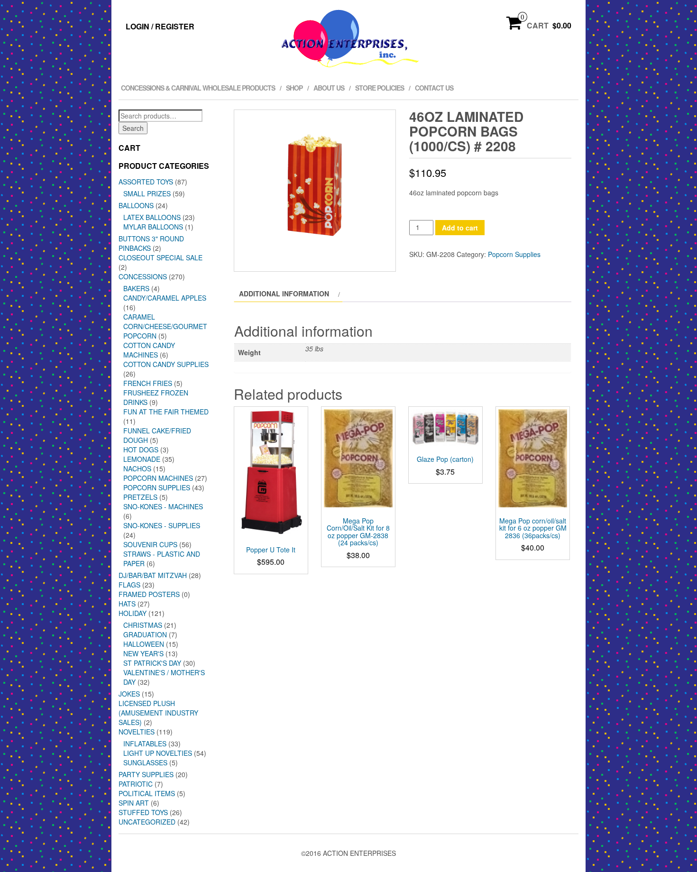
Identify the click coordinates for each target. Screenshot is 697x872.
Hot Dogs (140, 449)
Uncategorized (147, 821)
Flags (129, 584)
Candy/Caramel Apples (164, 298)
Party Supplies (146, 774)
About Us (328, 87)
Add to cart (460, 227)
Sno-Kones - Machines (163, 506)
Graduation (145, 634)
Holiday (133, 613)
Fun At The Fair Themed (166, 411)
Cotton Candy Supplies (166, 364)
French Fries (147, 383)
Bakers (136, 288)
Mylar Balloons (153, 226)
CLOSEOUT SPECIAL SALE (160, 257)
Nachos (137, 468)
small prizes (147, 193)
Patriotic (136, 784)
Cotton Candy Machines (149, 349)
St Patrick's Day (152, 663)
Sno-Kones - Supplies (161, 525)
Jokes (129, 693)
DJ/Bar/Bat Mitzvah (153, 575)
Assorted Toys (146, 181)
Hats (127, 603)
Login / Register (160, 26)
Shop (294, 87)
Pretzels (140, 497)
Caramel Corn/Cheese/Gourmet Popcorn (165, 326)
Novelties (137, 731)
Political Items (147, 793)
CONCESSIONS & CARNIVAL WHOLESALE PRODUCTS (198, 87)
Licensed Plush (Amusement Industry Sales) (158, 712)
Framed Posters (149, 594)
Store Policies (379, 87)
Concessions (143, 276)
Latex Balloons (152, 217)
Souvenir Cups (150, 544)
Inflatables (144, 743)
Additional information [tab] (284, 293)
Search (133, 128)
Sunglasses (145, 762)
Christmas (142, 625)
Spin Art (134, 803)
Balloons (136, 205)
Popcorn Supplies (156, 487)
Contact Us (434, 87)
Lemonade (141, 459)
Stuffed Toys (143, 812)
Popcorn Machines (158, 478)
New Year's (143, 653)
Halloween (143, 644)
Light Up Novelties (157, 753)
